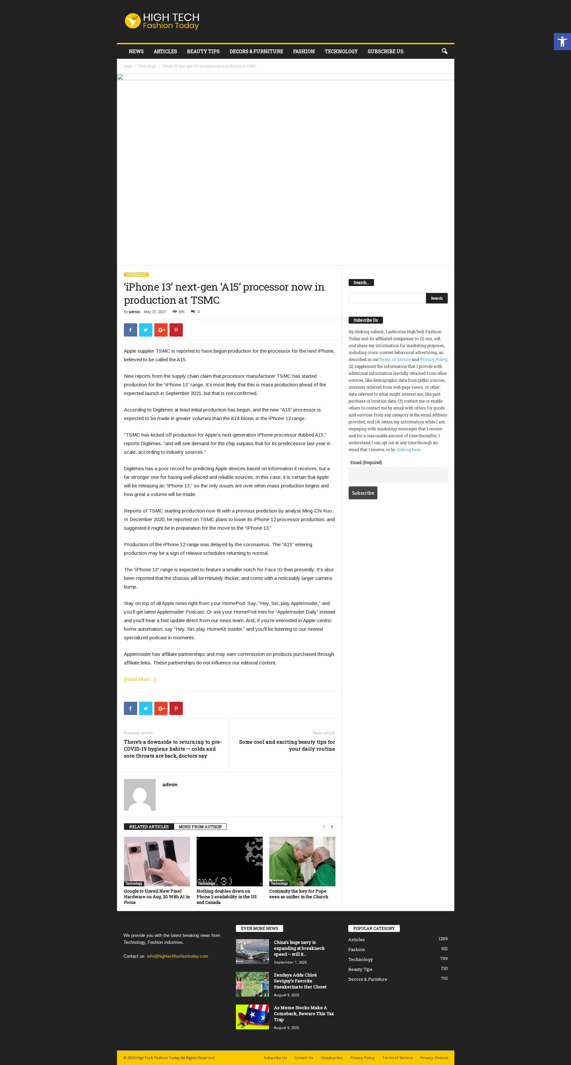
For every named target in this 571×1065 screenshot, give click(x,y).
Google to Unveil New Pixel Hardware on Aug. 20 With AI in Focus (157, 896)
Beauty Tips (203, 51)
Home (128, 66)
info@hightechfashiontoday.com (177, 956)
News (136, 51)
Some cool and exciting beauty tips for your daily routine (287, 745)
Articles (165, 51)
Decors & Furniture (256, 51)
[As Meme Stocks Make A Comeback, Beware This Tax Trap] (252, 1017)
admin (134, 312)
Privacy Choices (434, 1057)
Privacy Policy (433, 359)
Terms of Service (395, 359)
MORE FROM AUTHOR (200, 826)
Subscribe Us (385, 51)
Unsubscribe (332, 1057)
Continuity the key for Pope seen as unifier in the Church (298, 894)
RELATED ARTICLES (149, 826)
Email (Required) (366, 462)
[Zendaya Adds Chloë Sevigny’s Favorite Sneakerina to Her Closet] (252, 984)
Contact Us (303, 1057)
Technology (341, 51)
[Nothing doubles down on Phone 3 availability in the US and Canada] (230, 861)
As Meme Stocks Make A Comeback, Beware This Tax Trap (304, 1013)
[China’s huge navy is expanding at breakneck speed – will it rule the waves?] (252, 951)
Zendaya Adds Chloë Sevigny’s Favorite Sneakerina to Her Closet (300, 981)
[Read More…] (140, 679)
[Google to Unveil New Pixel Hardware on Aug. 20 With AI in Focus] (157, 861)
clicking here (408, 449)
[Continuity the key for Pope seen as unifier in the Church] (302, 861)
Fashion (304, 51)
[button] (562, 41)
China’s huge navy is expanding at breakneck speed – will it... (299, 948)
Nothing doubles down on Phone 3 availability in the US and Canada (227, 896)
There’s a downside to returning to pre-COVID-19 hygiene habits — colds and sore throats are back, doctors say (173, 748)
